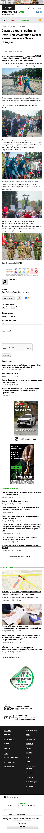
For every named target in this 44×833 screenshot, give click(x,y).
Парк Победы (7, 292)
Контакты (29, 777)
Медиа (28, 735)
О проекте (29, 773)
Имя (3, 323)
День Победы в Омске (10, 374)
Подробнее (11, 820)
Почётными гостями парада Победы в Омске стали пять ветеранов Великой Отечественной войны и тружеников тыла (20, 391)
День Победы (18, 292)
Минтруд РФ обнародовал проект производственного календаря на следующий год (21, 627)
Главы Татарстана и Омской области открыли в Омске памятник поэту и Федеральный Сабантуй (21, 366)
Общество (7, 567)
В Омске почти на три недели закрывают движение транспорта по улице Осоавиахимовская (22, 648)
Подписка (29, 786)
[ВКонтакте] (26, 298)
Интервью (29, 743)
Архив (28, 761)
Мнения (28, 748)
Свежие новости (10, 488)
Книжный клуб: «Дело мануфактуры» (15, 501)
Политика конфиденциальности (17, 814)
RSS (27, 791)
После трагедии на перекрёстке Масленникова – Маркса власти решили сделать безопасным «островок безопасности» (21, 637)
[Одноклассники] (28, 298)
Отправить (6, 355)
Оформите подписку (23, 706)
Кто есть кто (30, 739)
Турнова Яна (13, 280)
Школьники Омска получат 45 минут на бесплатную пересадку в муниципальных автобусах (20, 509)
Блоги (28, 757)
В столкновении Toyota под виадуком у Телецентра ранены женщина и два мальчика (20, 538)
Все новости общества (9, 657)
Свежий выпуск (31, 730)
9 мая (27, 292)
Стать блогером (31, 782)
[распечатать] (19, 299)
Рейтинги (29, 752)
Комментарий (6, 331)
